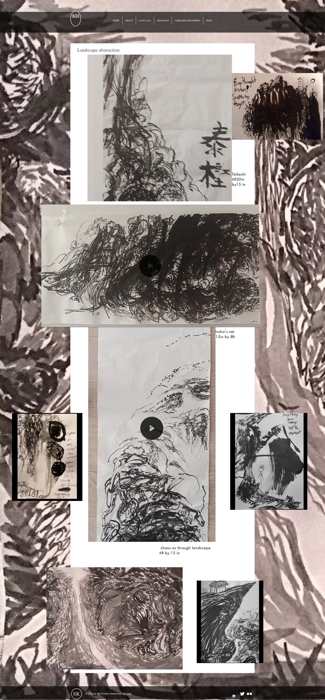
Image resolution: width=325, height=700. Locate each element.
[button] (227, 197)
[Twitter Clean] (242, 693)
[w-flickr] (249, 693)
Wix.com (127, 693)
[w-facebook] (235, 697)
